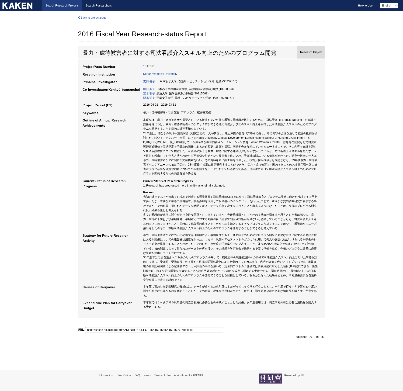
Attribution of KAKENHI (188, 375)
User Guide (124, 375)
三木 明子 (149, 93)
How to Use (365, 5)
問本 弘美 (149, 98)
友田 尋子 (149, 81)
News (147, 375)
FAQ (137, 375)
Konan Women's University (160, 74)
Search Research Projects (62, 5)
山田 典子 (149, 89)
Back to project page (93, 17)
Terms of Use (162, 375)
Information (106, 375)
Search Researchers (99, 5)
